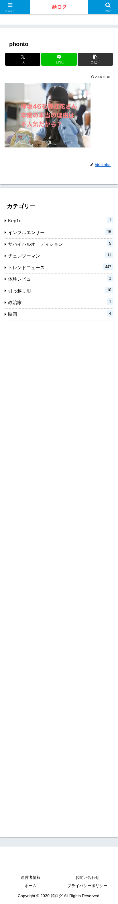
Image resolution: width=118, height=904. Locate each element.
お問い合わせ (87, 877)
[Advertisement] (59, 574)
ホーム (31, 885)
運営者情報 (31, 877)
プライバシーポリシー (87, 885)
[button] (95, 59)
